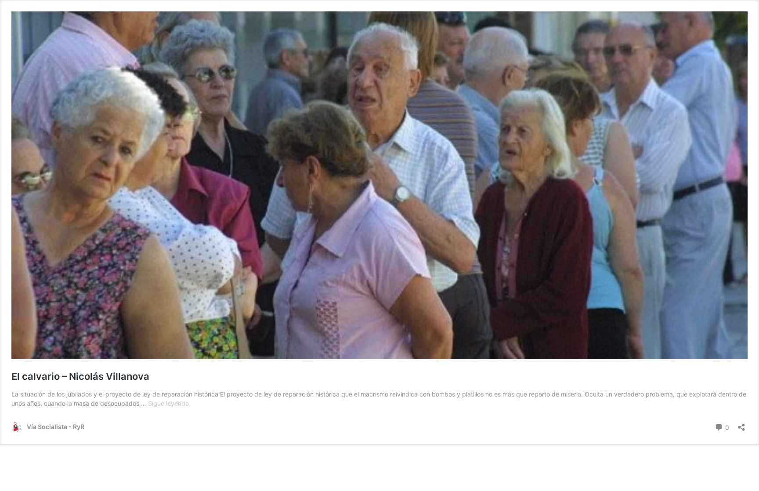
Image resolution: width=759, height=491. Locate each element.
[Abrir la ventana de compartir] (741, 424)
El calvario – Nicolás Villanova (80, 376)
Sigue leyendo (168, 403)
